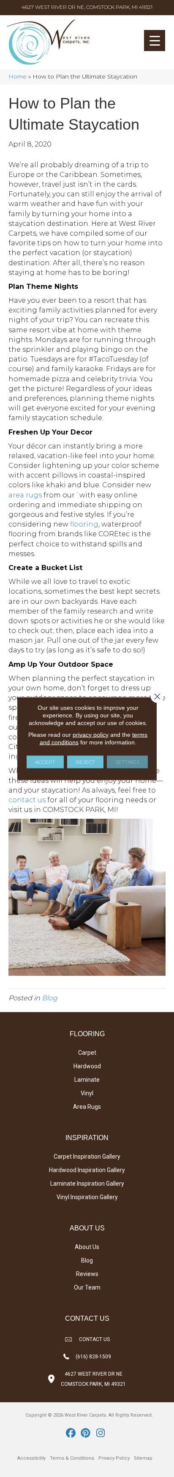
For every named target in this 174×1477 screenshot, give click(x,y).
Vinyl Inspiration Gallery (87, 1197)
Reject (85, 762)
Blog (49, 998)
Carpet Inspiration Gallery (87, 1156)
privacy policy (91, 734)
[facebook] (71, 1433)
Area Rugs (87, 1106)
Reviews (87, 1274)
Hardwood (87, 1066)
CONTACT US (94, 1339)
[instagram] (101, 1433)
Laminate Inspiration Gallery (87, 1183)
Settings (127, 762)
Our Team (87, 1287)
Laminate (87, 1079)
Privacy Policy (114, 1458)
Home (17, 76)
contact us (27, 800)
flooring (84, 524)
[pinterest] (86, 1433)
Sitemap (143, 1458)
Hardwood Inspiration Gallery (87, 1170)
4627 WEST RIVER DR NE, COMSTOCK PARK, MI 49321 (87, 7)
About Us (87, 1247)
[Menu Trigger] (154, 40)
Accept (45, 762)
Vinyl (87, 1093)
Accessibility (31, 1458)
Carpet (87, 1052)
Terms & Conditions (72, 1458)
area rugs (25, 495)
